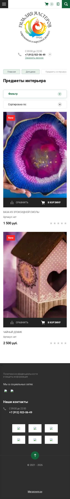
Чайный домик (12, 332)
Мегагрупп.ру (35, 491)
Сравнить (22, 202)
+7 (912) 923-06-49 (35, 54)
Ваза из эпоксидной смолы (21, 212)
